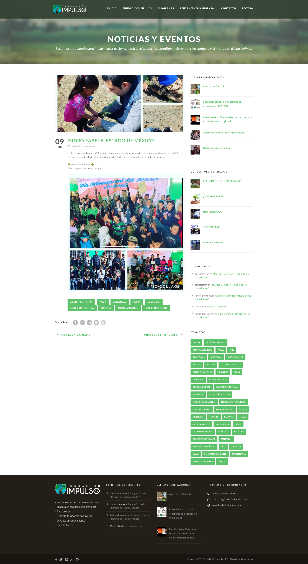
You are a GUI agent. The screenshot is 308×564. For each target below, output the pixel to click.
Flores (243, 409)
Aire (232, 350)
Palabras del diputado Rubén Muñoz (224, 132)
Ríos (223, 446)
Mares (243, 417)
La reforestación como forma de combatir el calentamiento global (182, 533)
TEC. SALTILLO (211, 227)
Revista (247, 8)
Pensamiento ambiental (197, 8)
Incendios (198, 417)
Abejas (196, 342)
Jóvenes (106, 308)
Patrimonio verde (156, 308)
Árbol (222, 461)
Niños (238, 424)
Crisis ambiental (201, 387)
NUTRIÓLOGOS (212, 211)
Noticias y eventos (84, 146)
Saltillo (236, 446)
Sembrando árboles (215, 454)
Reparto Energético (204, 446)
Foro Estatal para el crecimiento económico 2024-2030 (183, 513)
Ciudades (223, 372)
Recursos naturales (204, 439)
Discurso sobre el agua (216, 147)
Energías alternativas (233, 402)
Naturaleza (222, 424)
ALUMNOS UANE (213, 242)
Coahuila (198, 379)
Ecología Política (82, 308)
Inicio (112, 8)
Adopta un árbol (202, 350)
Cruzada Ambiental (227, 387)
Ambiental (119, 302)
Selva (196, 454)
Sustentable (239, 454)
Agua (103, 302)
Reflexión (226, 439)
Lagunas (229, 417)
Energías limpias (201, 409)
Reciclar (239, 431)
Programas (166, 8)
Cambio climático (231, 364)
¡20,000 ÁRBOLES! (213, 196)
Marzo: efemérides (216, 306)
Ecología (154, 302)
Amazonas (199, 357)
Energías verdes (224, 409)
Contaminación (218, 379)
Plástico (223, 431)
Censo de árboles (202, 372)
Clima (136, 302)
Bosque (211, 364)
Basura (197, 364)
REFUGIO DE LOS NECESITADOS (222, 181)
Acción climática (81, 302)
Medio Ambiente (128, 308)
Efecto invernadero (204, 402)
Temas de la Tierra (203, 461)
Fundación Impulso (137, 8)
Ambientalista (235, 357)
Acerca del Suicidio (214, 86)
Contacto (228, 8)
